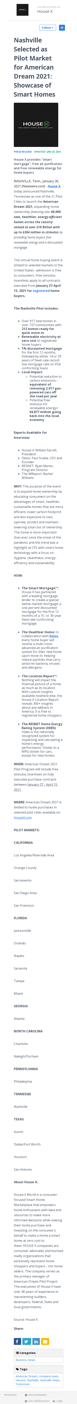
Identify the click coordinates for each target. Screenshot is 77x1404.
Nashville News (50, 1380)
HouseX (20, 1380)
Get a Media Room (39, 1401)
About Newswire (38, 1395)
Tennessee (23, 1384)
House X (45, 11)
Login (59, 1401)
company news (48, 1376)
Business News (25, 1360)
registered (41, 291)
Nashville (32, 1380)
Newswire (10, 1395)
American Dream (26, 1376)
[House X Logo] (36, 125)
